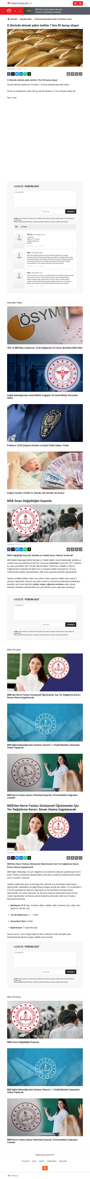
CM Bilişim (14, 1176)
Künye (34, 1161)
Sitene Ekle (63, 1161)
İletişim (41, 1161)
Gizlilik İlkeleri (51, 1161)
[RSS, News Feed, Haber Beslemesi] (45, 1168)
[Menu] (75, 3)
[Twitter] (13, 74)
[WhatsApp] (25, 74)
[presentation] (15, 11)
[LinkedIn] (21, 74)
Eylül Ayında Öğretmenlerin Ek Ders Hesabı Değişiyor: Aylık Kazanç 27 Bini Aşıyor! (50, 10)
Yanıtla (31, 246)
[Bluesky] (17, 74)
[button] (72, 74)
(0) (37, 246)
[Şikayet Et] (73, 246)
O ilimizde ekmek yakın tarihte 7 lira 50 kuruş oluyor (53, 19)
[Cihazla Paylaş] (29, 74)
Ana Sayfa (13, 19)
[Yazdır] (68, 74)
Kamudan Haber (26, 19)
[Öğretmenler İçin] (19, 3)
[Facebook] (9, 74)
